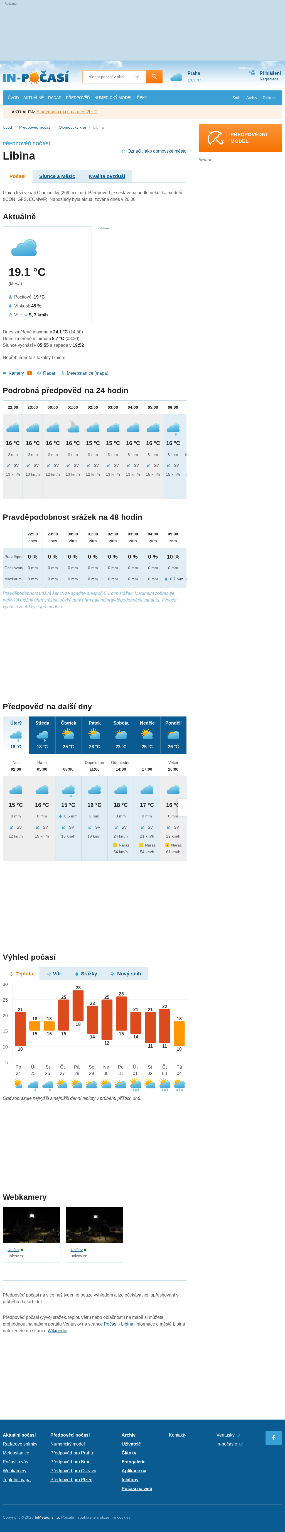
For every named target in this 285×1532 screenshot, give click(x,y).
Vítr (57, 974)
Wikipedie (57, 1330)
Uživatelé (131, 1444)
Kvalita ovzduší (107, 176)
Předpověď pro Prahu (71, 1453)
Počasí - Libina (118, 1324)
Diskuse (270, 97)
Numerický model (67, 1444)
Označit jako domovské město (156, 151)
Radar (49, 373)
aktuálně (33, 97)
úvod (13, 97)
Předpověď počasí (35, 127)
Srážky (89, 974)
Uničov (13, 1249)
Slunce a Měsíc (57, 176)
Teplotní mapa (17, 1479)
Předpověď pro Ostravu (73, 1470)
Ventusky (226, 1435)
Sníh (236, 97)
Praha (194, 73)
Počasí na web (137, 1488)
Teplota (24, 974)
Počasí (17, 176)
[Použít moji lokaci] (137, 77)
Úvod (7, 127)
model (113, 97)
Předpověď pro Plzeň (71, 1479)
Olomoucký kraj (72, 127)
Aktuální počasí (19, 1435)
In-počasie (227, 1444)
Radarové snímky (20, 1444)
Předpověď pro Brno (70, 1461)
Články (129, 1453)
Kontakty (177, 1435)
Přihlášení (270, 73)
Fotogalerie (134, 1461)
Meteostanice (80, 373)
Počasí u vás (15, 1461)
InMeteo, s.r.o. (47, 1517)
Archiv (251, 97)
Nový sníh (129, 974)
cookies (124, 1517)
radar (55, 97)
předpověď (78, 97)
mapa (101, 373)
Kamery (16, 373)
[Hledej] (154, 76)
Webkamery (14, 1470)
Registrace (269, 79)
